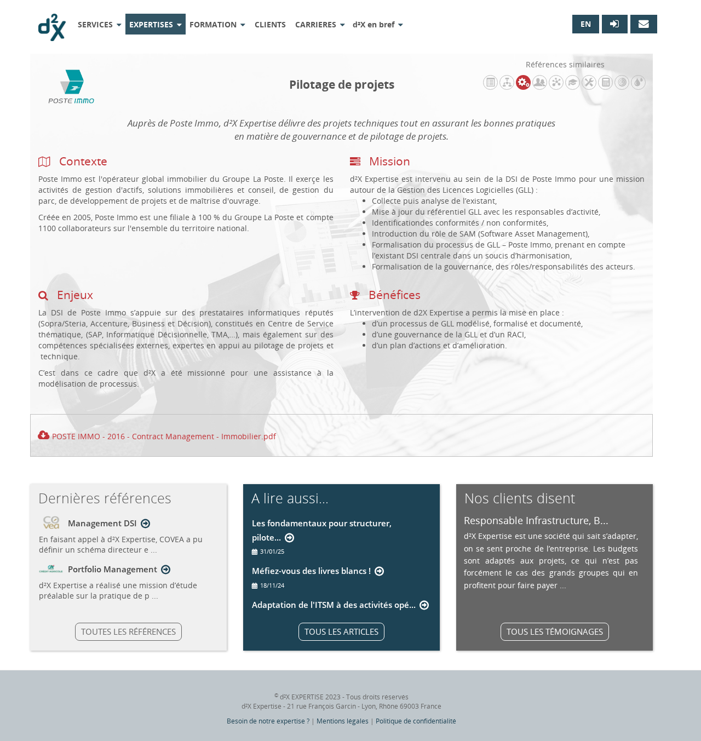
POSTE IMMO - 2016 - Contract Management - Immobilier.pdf (164, 436)
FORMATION (213, 24)
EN (586, 24)
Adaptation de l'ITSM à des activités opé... (334, 604)
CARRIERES (315, 24)
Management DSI (102, 523)
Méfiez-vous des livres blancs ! (311, 570)
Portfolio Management (112, 569)
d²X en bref (373, 24)
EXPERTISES (151, 24)
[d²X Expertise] (52, 23)
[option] (550, 552)
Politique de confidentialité (416, 721)
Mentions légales (343, 721)
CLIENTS (270, 24)
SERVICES (95, 24)
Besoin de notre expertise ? (268, 721)
